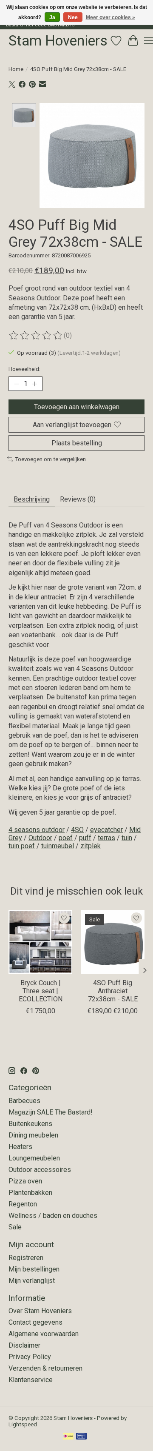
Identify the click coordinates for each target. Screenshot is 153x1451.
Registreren (25, 1258)
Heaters (20, 1147)
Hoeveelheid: (24, 369)
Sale (15, 1227)
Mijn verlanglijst (31, 1281)
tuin (127, 838)
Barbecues (24, 1101)
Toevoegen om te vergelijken (50, 459)
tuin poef (21, 846)
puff (85, 838)
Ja (52, 17)
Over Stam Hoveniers (40, 1311)
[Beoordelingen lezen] (36, 336)
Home (15, 69)
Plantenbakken (30, 1193)
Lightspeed (22, 1424)
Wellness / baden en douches (52, 1216)
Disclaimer (24, 1345)
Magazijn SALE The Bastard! (50, 1112)
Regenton (22, 1204)
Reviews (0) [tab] (78, 499)
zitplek (90, 846)
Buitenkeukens (30, 1124)
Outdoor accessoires (39, 1170)
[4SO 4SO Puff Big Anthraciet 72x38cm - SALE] (112, 942)
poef (66, 838)
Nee (73, 17)
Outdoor (40, 838)
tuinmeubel (57, 846)
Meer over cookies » (110, 17)
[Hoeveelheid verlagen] (16, 383)
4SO (77, 830)
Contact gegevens (35, 1322)
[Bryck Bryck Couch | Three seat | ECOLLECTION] (40, 942)
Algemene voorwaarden (43, 1334)
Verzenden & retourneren (45, 1368)
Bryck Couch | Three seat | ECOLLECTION (40, 991)
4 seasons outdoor (36, 830)
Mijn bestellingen (34, 1269)
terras (106, 838)
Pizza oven (25, 1181)
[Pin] (81, 1437)
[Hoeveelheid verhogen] (34, 383)
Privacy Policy (29, 1357)
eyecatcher (106, 830)
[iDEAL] (68, 1437)
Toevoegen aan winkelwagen (76, 407)
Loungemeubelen (34, 1158)
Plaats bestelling (76, 443)
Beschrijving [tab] (32, 499)
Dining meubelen (33, 1135)
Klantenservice (30, 1380)
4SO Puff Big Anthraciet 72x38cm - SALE (113, 991)
